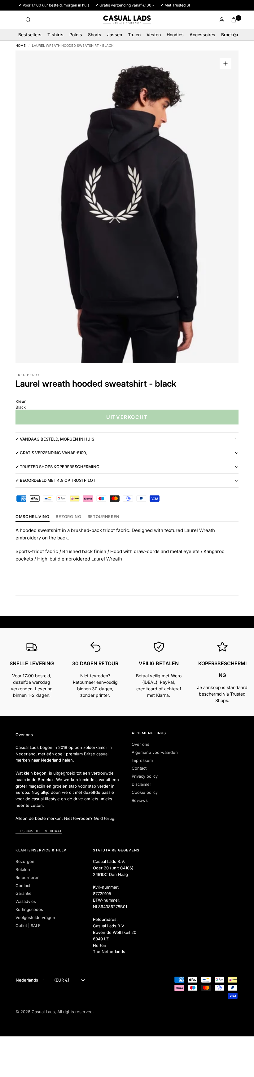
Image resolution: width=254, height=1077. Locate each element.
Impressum (142, 760)
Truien (134, 34)
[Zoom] (225, 63)
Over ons (140, 744)
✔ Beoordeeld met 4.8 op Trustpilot (55, 480)
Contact (139, 768)
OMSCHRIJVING (32, 517)
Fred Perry (27, 375)
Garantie (23, 893)
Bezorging (68, 517)
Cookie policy (145, 792)
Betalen (22, 869)
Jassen (114, 34)
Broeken (229, 34)
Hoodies (175, 34)
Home (20, 45)
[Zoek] (28, 20)
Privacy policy (145, 776)
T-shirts (55, 34)
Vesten (154, 34)
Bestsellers (30, 34)
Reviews (140, 800)
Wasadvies (25, 901)
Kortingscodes (29, 909)
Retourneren (27, 877)
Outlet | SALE (28, 925)
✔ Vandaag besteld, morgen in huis (54, 439)
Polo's (75, 34)
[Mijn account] (222, 20)
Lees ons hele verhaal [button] (38, 831)
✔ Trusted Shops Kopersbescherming (57, 466)
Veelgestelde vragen (35, 917)
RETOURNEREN (104, 517)
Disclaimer (141, 784)
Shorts (94, 34)
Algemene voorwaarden (155, 752)
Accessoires (202, 34)
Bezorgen (24, 861)
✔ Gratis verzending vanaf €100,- (52, 452)
